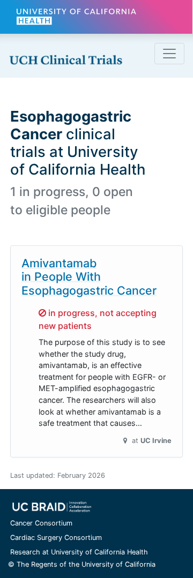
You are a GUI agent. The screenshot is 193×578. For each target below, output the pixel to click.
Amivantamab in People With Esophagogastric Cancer (89, 277)
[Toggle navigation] (169, 53)
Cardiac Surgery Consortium (56, 538)
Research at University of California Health (79, 552)
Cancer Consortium (41, 523)
